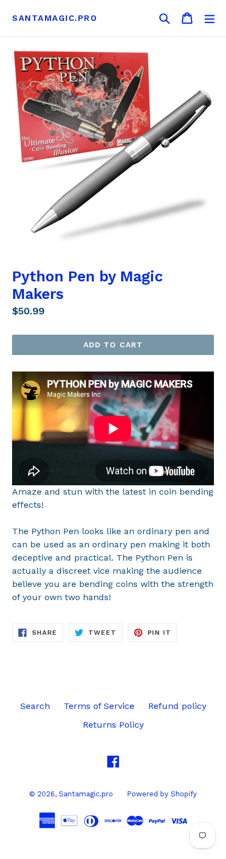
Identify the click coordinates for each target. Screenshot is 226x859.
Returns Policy (113, 724)
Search (35, 706)
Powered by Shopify (162, 794)
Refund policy (177, 706)
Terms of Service (99, 706)
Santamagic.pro (54, 18)
